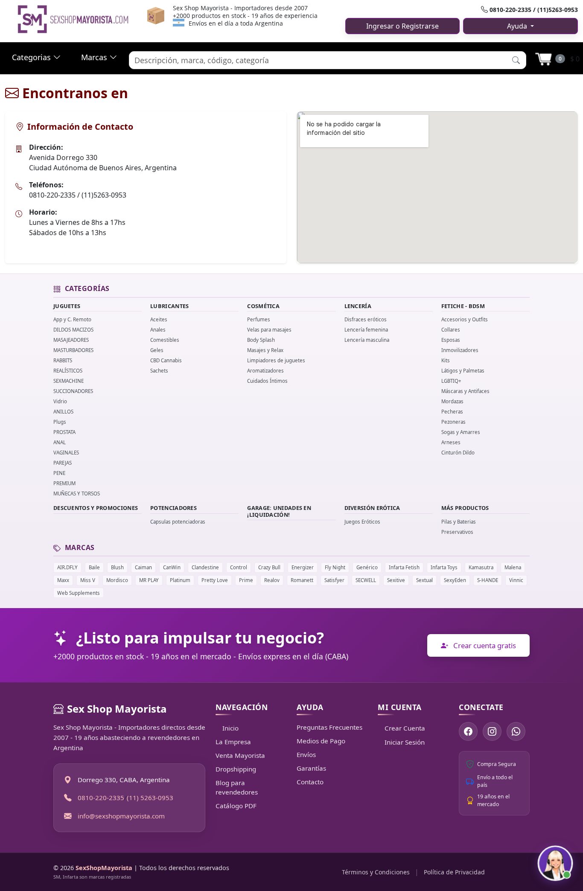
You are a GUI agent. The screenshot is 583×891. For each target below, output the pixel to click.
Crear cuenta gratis (484, 645)
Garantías (311, 768)
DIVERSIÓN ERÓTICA (372, 508)
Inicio (230, 728)
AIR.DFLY (67, 567)
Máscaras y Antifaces (465, 391)
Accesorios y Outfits (464, 319)
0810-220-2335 (101, 797)
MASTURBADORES (73, 350)
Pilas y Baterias (458, 521)
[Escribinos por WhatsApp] (516, 731)
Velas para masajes (269, 329)
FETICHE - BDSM (463, 306)
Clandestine (205, 567)
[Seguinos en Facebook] (468, 731)
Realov (272, 580)
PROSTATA (64, 432)
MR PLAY (149, 580)
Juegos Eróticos (362, 521)
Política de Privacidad (454, 872)
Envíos (306, 754)
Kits (445, 360)
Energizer (303, 567)
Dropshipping (236, 769)
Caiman (143, 567)
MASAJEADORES (71, 340)
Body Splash (261, 340)
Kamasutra (481, 567)
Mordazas (452, 401)
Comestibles (164, 340)
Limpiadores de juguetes (276, 360)
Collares (450, 329)
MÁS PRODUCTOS (465, 508)
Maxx (63, 580)
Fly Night (335, 567)
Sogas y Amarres (460, 432)
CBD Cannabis (166, 360)
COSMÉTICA (263, 306)
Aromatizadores (265, 370)
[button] (516, 60)
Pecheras (452, 411)
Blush (117, 567)
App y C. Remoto (72, 319)
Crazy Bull (269, 567)
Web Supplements (78, 593)
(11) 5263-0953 (150, 797)
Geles (156, 350)
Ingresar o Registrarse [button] (402, 26)
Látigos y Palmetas (462, 370)
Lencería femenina (366, 329)
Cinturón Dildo (458, 452)
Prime (246, 580)
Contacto (310, 781)
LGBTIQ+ (451, 381)
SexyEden (455, 580)
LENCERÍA (357, 306)
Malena (512, 567)
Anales (158, 329)
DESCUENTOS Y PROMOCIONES (95, 508)
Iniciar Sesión (405, 742)
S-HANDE (487, 580)
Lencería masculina (366, 340)
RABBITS (62, 360)
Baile (94, 567)
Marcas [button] (95, 57)
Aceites (158, 319)
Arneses (451, 442)
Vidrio (60, 401)
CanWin (172, 567)
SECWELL (366, 580)
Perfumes (258, 319)
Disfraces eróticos (365, 319)
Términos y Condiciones (376, 872)
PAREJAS (62, 463)
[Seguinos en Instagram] (492, 731)
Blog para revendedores (237, 787)
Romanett (302, 580)
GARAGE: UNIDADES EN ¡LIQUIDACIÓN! (279, 511)
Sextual (424, 580)
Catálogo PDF (236, 805)
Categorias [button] (32, 57)
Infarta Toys (444, 567)
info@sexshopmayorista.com (121, 815)
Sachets (159, 370)
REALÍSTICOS (67, 370)
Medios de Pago (321, 741)
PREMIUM (64, 483)
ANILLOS (63, 411)
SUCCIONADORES (73, 391)
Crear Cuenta (405, 728)
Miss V (87, 580)
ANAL (59, 442)
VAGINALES (66, 452)
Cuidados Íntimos (267, 381)
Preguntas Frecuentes (329, 727)
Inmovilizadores (459, 350)
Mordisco (117, 580)
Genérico (367, 567)
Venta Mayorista (240, 755)
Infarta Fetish (404, 567)
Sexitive (396, 580)
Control (238, 567)
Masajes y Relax (265, 350)
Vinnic (516, 580)
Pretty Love (214, 580)
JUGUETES (66, 306)
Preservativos (457, 532)
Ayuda (518, 26)
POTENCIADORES (173, 508)
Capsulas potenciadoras (177, 521)
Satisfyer (334, 580)
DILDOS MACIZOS (73, 329)
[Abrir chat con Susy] (555, 863)
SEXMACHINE (68, 381)
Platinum (180, 580)
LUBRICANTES (169, 306)
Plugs (59, 422)
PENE (59, 473)
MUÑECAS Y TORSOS (76, 493)
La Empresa (233, 741)
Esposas (450, 340)
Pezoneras (453, 422)
